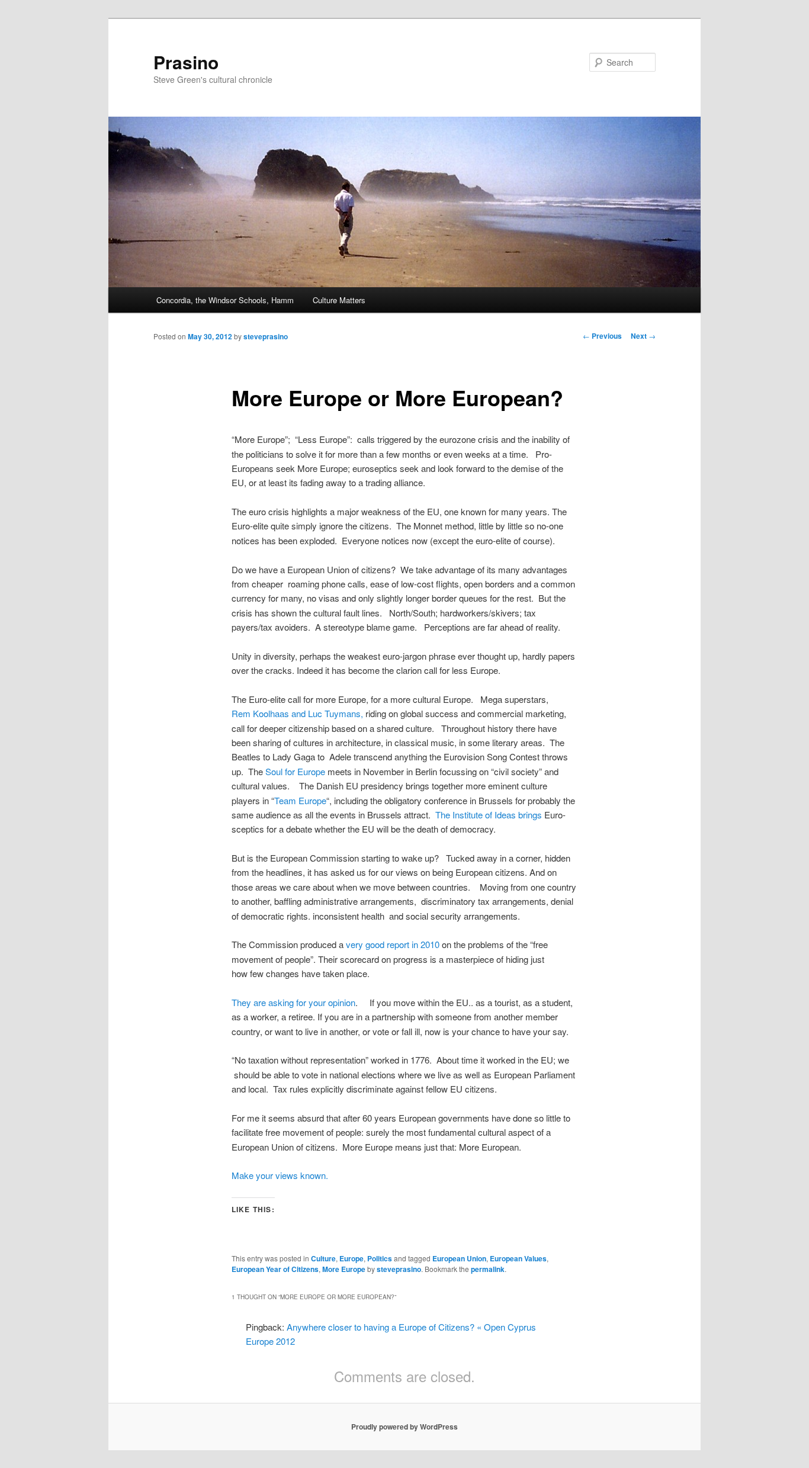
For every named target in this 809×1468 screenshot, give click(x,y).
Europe (351, 1258)
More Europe (343, 1269)
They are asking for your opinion (293, 1002)
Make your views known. (280, 1175)
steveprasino (265, 336)
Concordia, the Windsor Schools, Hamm (225, 300)
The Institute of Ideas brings (488, 814)
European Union (459, 1258)
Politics (379, 1258)
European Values (518, 1258)
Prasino (186, 62)
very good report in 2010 (392, 944)
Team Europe (300, 800)
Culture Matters (339, 300)
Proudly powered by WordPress (404, 1426)
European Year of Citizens (275, 1269)
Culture (323, 1258)
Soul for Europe (295, 771)
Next (643, 335)
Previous (602, 335)
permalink (488, 1269)
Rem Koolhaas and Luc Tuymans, (297, 713)
